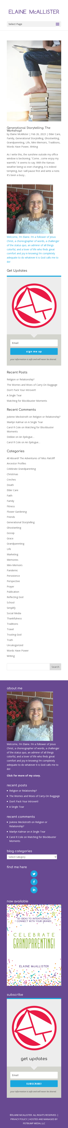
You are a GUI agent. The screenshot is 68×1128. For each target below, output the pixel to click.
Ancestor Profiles (16, 463)
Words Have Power (18, 146)
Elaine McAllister (19, 134)
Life (28, 142)
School (10, 602)
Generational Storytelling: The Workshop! (28, 129)
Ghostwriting (52, 138)
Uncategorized (15, 645)
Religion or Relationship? (20, 379)
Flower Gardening (17, 511)
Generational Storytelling (29, 138)
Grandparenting (15, 142)
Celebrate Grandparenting (21, 468)
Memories (12, 559)
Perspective (13, 581)
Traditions (54, 142)
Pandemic (12, 570)
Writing (34, 146)
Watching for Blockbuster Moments (27, 400)
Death (10, 485)
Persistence (13, 575)
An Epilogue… (26, 436)
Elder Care (54, 134)
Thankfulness (14, 618)
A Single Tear (14, 395)
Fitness (11, 506)
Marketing (12, 554)
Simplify (11, 607)
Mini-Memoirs (39, 142)
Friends (11, 517)
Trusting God (14, 634)
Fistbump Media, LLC (34, 1123)
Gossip (10, 533)
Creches (11, 479)
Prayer (10, 586)
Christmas (12, 474)
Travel (10, 629)
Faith (9, 495)
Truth (10, 640)
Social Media (14, 613)
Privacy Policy (18, 1119)
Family (10, 138)
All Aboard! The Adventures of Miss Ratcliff (31, 458)
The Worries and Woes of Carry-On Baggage (32, 384)
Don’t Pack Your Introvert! (21, 390)
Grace (10, 538)
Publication (13, 591)
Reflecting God (15, 597)
